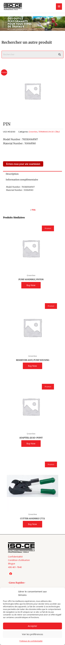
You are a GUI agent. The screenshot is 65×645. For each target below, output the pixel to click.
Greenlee (33, 131)
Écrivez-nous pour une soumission (23, 163)
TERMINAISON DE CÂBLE (49, 131)
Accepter (32, 625)
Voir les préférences (32, 634)
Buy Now (31, 285)
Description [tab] (12, 174)
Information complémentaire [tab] (22, 179)
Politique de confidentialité (31, 641)
